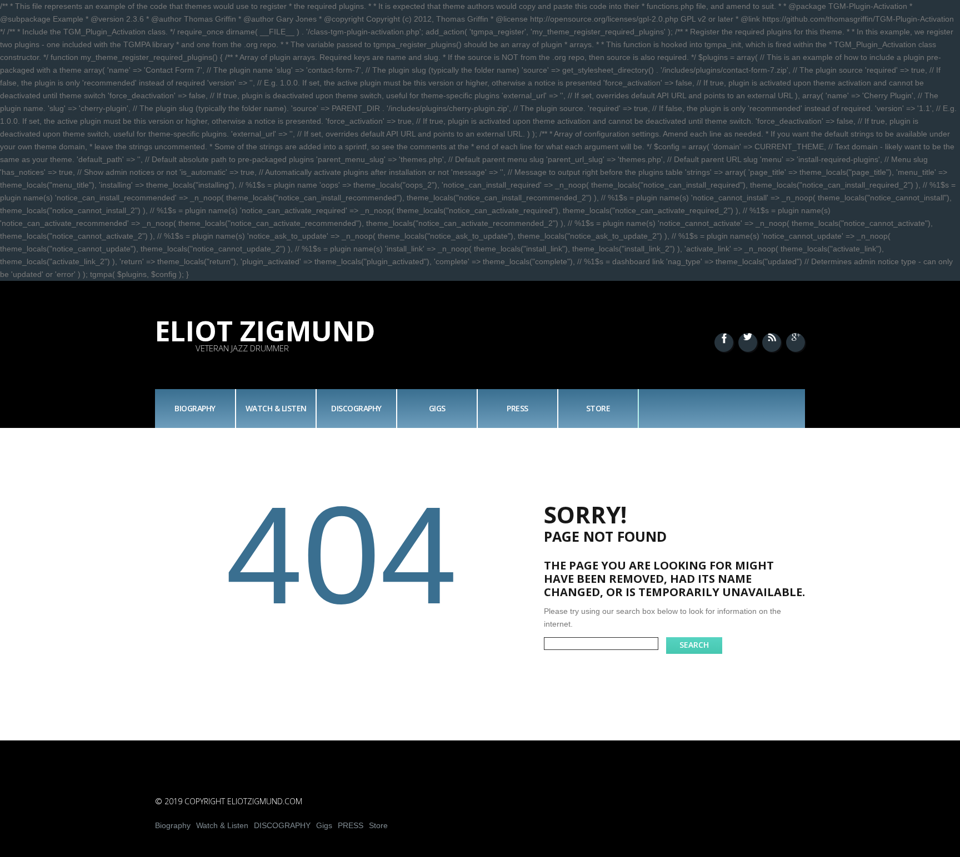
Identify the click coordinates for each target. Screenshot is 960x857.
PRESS (517, 408)
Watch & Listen (276, 408)
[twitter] (747, 342)
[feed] (771, 342)
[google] (795, 342)
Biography (195, 408)
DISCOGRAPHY (356, 408)
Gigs (437, 408)
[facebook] (723, 342)
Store (598, 408)
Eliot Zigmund (265, 331)
